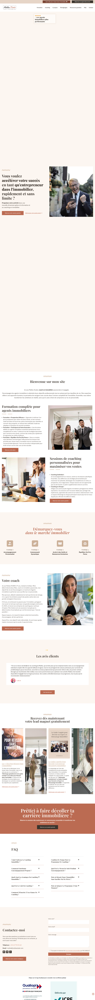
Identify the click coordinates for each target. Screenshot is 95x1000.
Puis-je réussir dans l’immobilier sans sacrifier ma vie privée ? (63, 878)
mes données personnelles (73, 950)
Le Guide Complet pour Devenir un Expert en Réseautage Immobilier (57, 763)
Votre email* (51, 926)
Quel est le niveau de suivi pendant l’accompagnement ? (63, 869)
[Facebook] (4, 952)
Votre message (52, 934)
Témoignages (63, 7)
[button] (27, 862)
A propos (55, 7)
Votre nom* (51, 919)
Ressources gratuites (75, 7)
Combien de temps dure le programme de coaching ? (60, 861)
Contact (91, 7)
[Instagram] (10, 952)
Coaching (47, 7)
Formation (39, 7)
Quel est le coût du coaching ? (22, 886)
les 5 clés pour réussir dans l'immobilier (12, 764)
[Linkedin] (7, 952)
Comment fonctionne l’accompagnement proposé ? (21, 869)
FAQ (85, 7)
